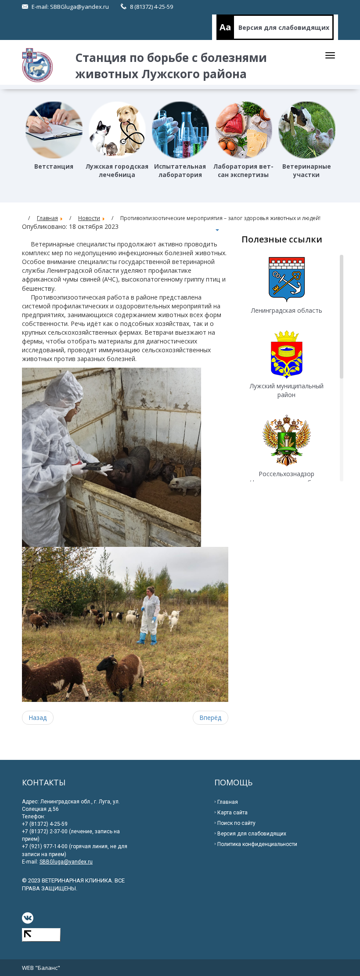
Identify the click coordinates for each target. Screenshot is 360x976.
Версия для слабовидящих (283, 27)
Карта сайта (232, 813)
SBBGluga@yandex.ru (79, 7)
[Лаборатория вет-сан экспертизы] (244, 130)
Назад (38, 717)
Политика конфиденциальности (257, 844)
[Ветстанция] (54, 130)
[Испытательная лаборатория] (180, 130)
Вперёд (210, 717)
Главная (227, 802)
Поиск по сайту (236, 823)
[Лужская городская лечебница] (117, 130)
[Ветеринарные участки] (307, 130)
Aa (225, 27)
